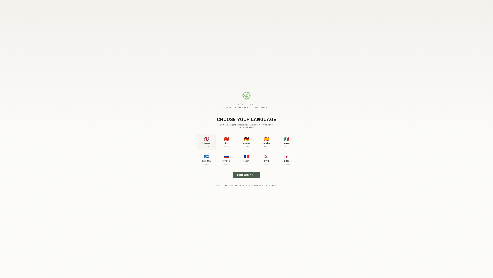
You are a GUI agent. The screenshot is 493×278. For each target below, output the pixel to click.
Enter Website (245, 175)
